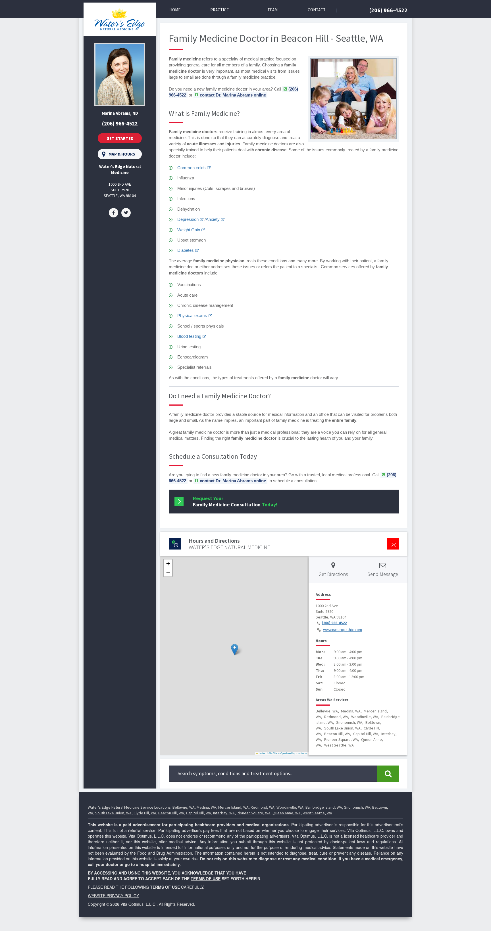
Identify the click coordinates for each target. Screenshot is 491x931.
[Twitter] (126, 212)
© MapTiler (272, 753)
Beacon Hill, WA (171, 812)
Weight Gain (188, 229)
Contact (317, 9)
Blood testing (189, 336)
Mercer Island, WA (233, 807)
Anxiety (213, 219)
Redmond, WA (262, 807)
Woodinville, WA (289, 807)
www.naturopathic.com (342, 629)
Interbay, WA (224, 812)
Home (174, 9)
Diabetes (185, 250)
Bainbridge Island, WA (323, 807)
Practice (219, 9)
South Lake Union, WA (113, 812)
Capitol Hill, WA (198, 812)
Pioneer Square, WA (254, 812)
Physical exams (192, 315)
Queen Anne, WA (286, 812)
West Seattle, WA (317, 812)
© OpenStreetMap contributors (292, 753)
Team (272, 9)
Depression (188, 219)
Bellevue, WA (183, 807)
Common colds (191, 167)
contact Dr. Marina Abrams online (233, 95)
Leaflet (261, 753)
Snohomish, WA (357, 807)
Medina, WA (206, 807)
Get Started (120, 138)
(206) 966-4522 (388, 10)
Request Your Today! (235, 501)
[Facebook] (113, 212)
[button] (234, 649)
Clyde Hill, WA (145, 812)
